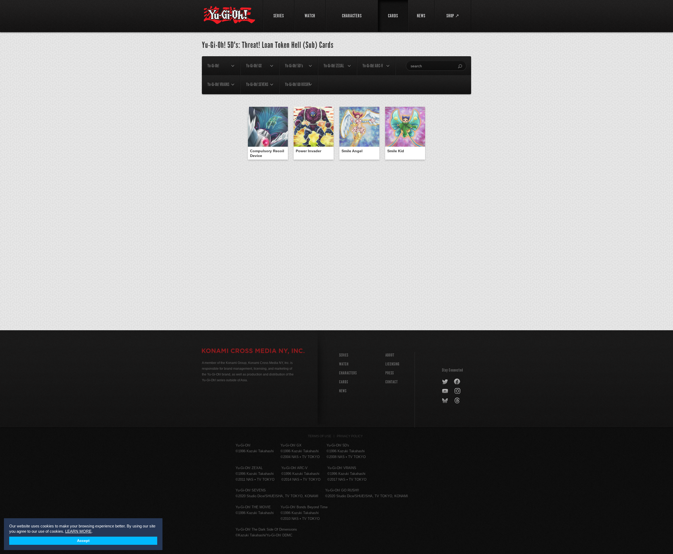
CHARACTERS (348, 372)
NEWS (342, 390)
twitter (445, 382)
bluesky (445, 401)
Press (389, 372)
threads (458, 401)
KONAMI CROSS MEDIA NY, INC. (253, 351)
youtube (445, 391)
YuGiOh (229, 15)
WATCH (344, 364)
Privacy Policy (350, 436)
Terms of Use (319, 436)
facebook (457, 382)
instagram (458, 391)
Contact (391, 381)
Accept (83, 541)
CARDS (343, 381)
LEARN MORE (78, 531)
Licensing (392, 364)
